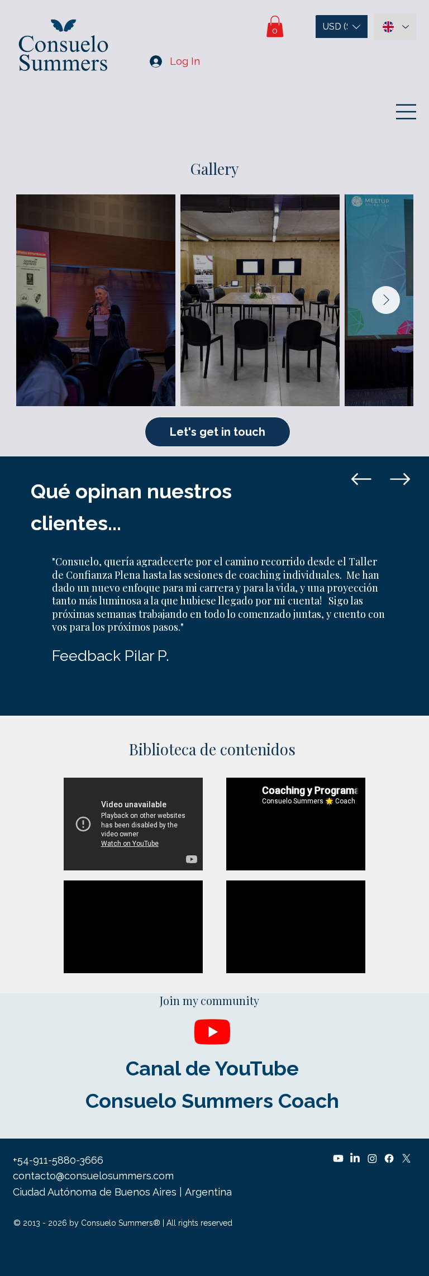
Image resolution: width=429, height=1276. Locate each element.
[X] (406, 1158)
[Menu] (406, 112)
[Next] (400, 479)
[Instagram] (372, 1158)
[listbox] (342, 27)
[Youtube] (212, 1031)
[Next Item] (386, 300)
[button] (275, 26)
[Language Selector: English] (395, 26)
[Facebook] (389, 1158)
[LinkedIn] (355, 1158)
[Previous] (361, 479)
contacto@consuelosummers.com (93, 1176)
